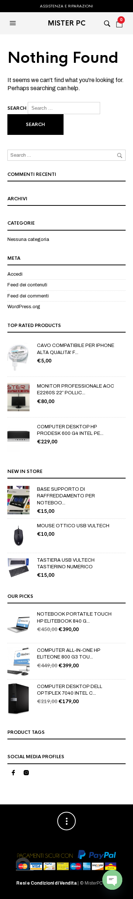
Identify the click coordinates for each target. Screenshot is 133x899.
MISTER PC (67, 23)
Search (17, 108)
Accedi (15, 274)
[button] (13, 23)
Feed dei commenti (28, 296)
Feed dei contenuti (27, 284)
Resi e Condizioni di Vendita (47, 883)
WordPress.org (23, 306)
